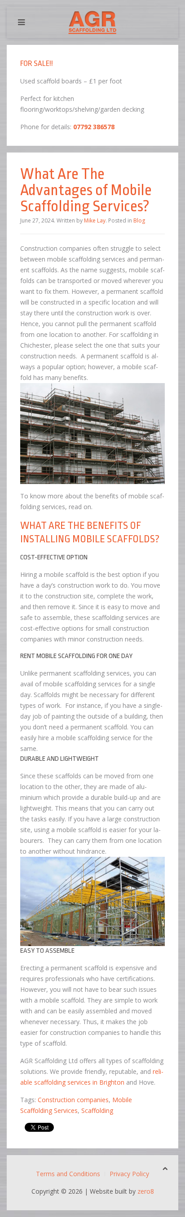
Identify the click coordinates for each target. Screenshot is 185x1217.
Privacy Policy (129, 1173)
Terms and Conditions (68, 1173)
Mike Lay (95, 220)
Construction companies (73, 1099)
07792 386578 (94, 126)
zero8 (145, 1191)
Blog (139, 220)
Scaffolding (97, 1110)
